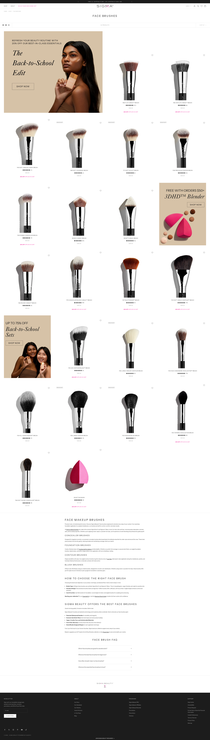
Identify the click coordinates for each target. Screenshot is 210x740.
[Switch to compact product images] (9, 25)
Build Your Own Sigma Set (27, 6)
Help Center (191, 702)
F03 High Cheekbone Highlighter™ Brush (182, 371)
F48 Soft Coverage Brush (79, 170)
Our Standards (78, 705)
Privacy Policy (191, 720)
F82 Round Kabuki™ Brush (27, 303)
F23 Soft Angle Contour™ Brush (182, 300)
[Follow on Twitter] (9, 730)
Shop (5, 6)
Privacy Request (192, 707)
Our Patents (77, 707)
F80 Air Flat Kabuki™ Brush (182, 102)
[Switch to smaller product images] (6, 25)
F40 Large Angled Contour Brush (131, 371)
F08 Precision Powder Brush (183, 170)
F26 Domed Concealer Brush (27, 235)
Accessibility (191, 705)
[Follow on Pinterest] (17, 730)
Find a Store (132, 713)
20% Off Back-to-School (105, 1)
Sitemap (190, 723)
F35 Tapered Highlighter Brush (183, 432)
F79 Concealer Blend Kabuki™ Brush (79, 300)
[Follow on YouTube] (22, 730)
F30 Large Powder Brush (79, 435)
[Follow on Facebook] (5, 730)
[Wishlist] (201, 6)
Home (5, 11)
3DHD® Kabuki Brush (79, 238)
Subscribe (10, 715)
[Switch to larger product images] (3, 25)
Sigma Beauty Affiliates (135, 705)
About (13, 6)
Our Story (76, 702)
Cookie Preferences (193, 715)
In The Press (77, 713)
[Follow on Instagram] (13, 730)
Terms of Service (192, 717)
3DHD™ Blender (79, 497)
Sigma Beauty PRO (134, 702)
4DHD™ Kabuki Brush (131, 238)
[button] (105, 738)
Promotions (132, 710)
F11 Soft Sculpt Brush (131, 170)
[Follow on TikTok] (26, 730)
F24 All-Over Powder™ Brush (27, 435)
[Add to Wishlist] (152, 55)
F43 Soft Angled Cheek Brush (27, 167)
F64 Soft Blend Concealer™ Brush (27, 500)
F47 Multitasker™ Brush (130, 300)
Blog (75, 716)
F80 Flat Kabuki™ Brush (131, 102)
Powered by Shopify (24, 735)
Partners (131, 716)
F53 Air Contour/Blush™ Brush (79, 368)
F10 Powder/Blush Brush (131, 435)
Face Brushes (17, 11)
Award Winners (78, 710)
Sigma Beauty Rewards (135, 707)
